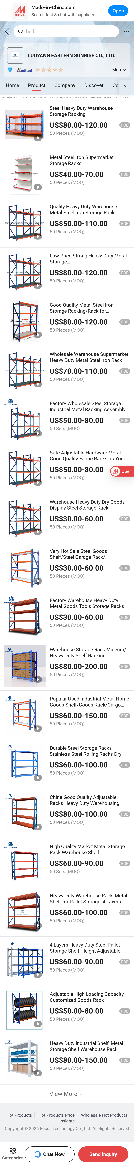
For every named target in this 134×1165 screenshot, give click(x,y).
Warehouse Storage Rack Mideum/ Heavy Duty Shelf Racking (88, 652)
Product (36, 85)
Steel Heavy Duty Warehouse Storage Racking (81, 111)
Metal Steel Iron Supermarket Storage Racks (82, 160)
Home (12, 85)
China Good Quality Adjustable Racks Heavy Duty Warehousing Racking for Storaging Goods (84, 803)
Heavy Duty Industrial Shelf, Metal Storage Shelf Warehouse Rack (86, 1046)
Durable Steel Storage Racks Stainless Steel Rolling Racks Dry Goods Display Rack (85, 753)
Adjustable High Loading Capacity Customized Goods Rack (87, 997)
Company (64, 85)
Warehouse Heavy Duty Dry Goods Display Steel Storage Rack (87, 504)
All (3, 97)
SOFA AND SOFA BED (101, 97)
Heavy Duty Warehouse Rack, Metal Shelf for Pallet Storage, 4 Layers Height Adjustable (88, 901)
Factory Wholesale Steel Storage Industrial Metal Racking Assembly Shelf (87, 409)
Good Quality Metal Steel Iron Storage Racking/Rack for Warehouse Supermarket (82, 310)
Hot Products (19, 1115)
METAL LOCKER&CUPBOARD (34, 97)
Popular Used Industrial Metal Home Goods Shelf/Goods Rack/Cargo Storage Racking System (89, 704)
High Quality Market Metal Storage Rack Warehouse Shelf (87, 849)
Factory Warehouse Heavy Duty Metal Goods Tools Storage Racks (87, 603)
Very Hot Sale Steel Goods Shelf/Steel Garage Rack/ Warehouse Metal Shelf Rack (81, 557)
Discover (94, 85)
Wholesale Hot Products (104, 1115)
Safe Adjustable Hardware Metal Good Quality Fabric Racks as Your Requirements (87, 458)
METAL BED (12, 97)
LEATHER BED (81, 97)
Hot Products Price (56, 1115)
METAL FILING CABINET (61, 97)
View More (64, 1094)
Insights (67, 1121)
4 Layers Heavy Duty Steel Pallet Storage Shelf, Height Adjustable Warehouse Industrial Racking (85, 950)
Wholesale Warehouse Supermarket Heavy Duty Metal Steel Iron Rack (89, 357)
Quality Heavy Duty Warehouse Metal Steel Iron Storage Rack (83, 209)
